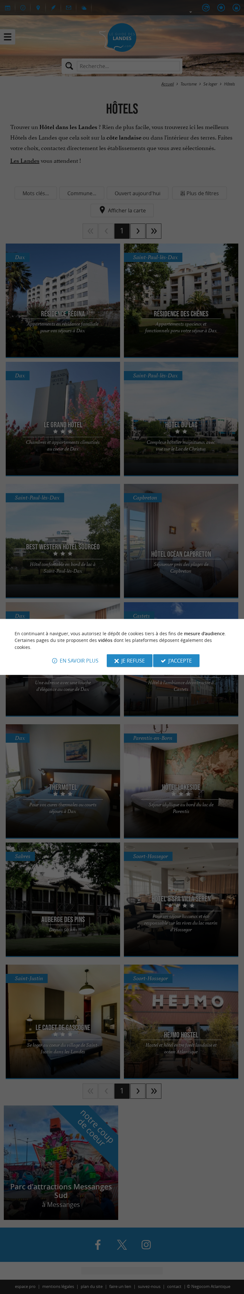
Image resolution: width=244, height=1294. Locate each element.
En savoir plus (79, 660)
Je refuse (133, 660)
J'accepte (180, 660)
